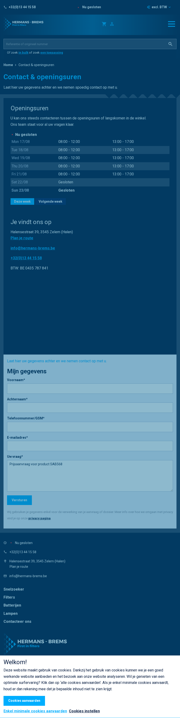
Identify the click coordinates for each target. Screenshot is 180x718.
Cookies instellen (84, 711)
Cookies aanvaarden (24, 700)
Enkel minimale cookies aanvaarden (35, 711)
